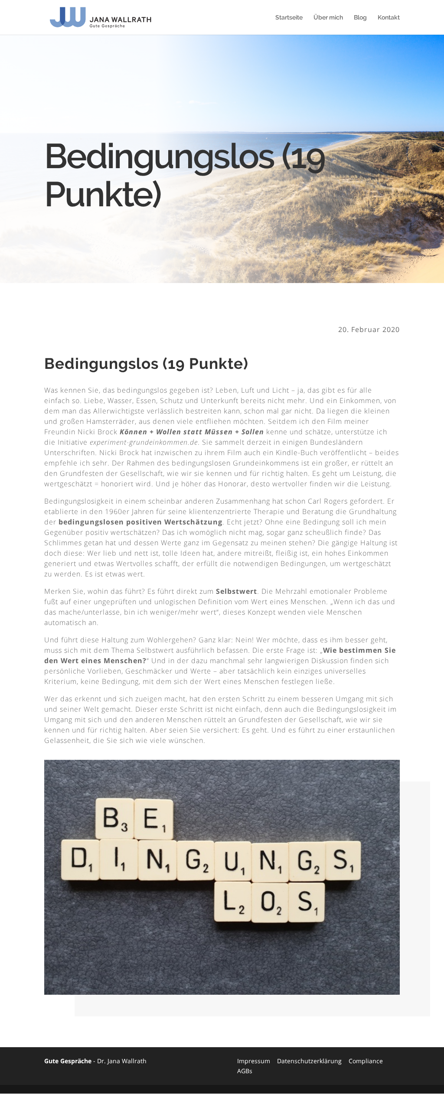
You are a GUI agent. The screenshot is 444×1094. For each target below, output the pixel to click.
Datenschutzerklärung (309, 1061)
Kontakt (389, 17)
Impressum (253, 1061)
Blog (360, 17)
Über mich (328, 17)
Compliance (366, 1061)
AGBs (244, 1071)
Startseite (289, 17)
